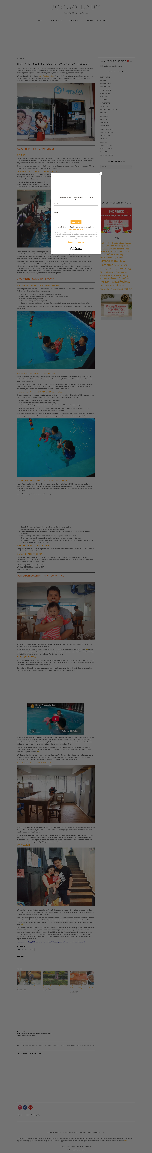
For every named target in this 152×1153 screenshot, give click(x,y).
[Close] (100, 173)
